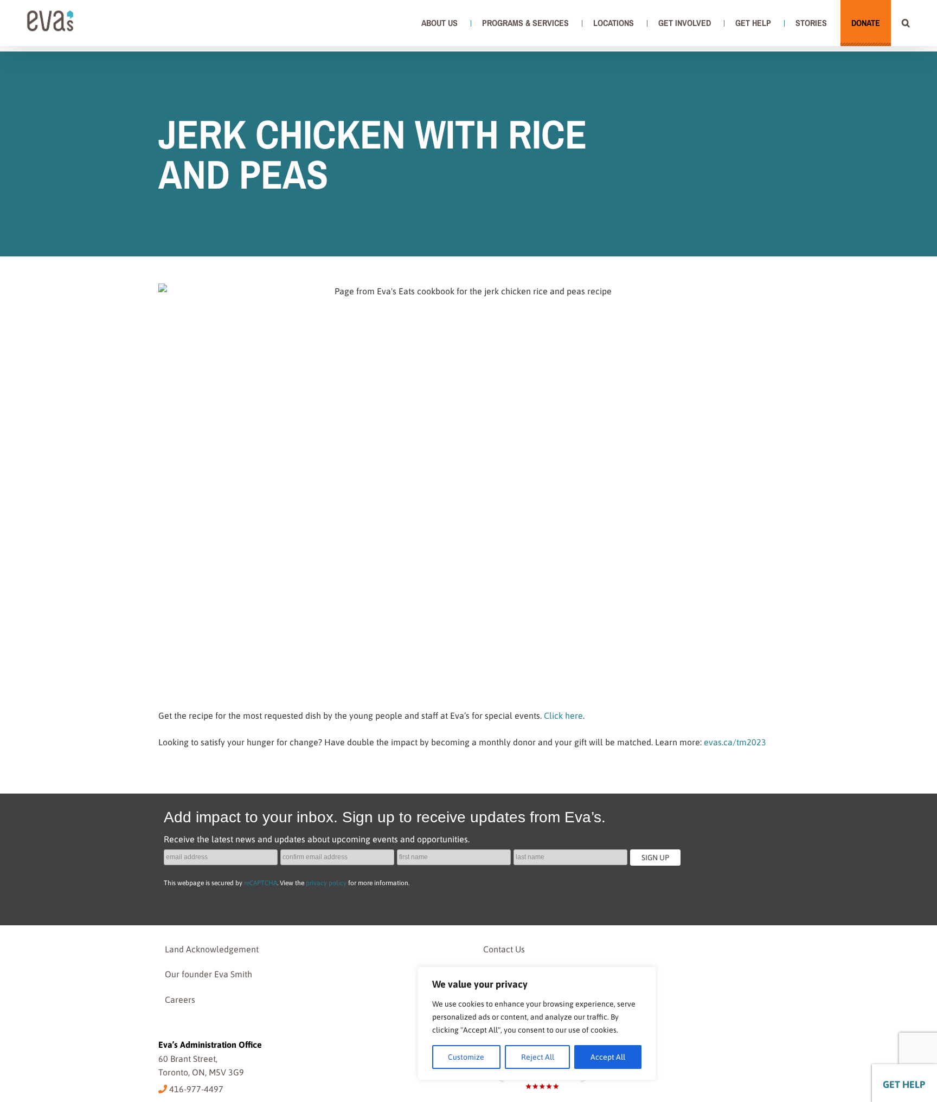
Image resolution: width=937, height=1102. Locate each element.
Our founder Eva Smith (208, 974)
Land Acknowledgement (212, 949)
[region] (537, 1023)
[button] (906, 23)
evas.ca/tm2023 (735, 742)
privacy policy (326, 883)
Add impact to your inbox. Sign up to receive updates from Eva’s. (385, 817)
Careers (180, 999)
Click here (563, 715)
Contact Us (504, 949)
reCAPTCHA (260, 883)
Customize (466, 1057)
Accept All (608, 1057)
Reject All (537, 1057)
